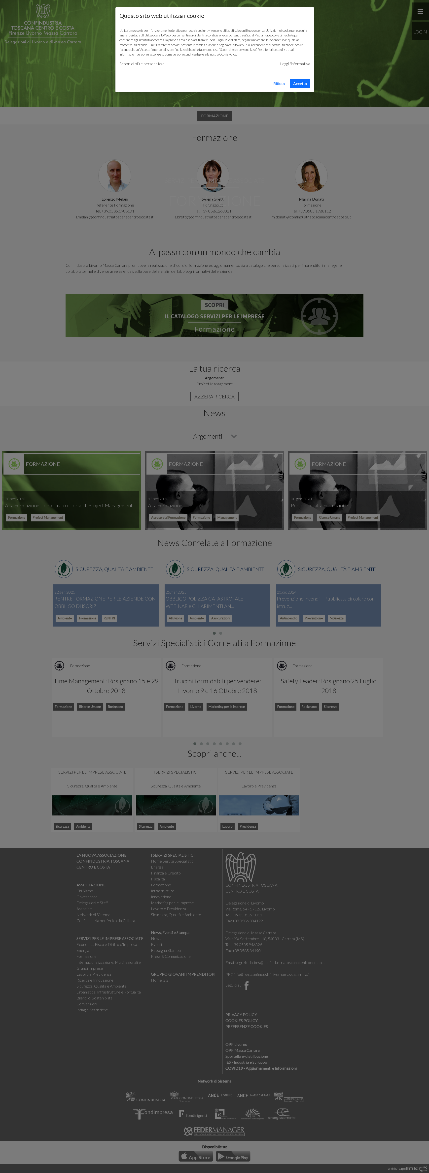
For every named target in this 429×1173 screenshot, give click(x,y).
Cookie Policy (227, 54)
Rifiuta (279, 83)
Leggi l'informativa (295, 63)
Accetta (300, 83)
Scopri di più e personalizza (141, 63)
